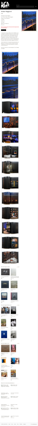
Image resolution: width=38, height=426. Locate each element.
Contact (15, 424)
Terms (18, 424)
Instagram (24, 424)
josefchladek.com (34, 424)
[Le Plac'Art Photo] (5, 5)
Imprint (9, 424)
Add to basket (3, 30)
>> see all (18, 266)
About (12, 424)
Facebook (21, 424)
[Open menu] (36, 7)
